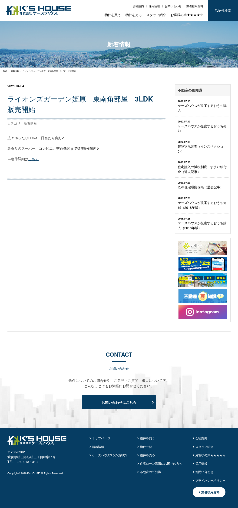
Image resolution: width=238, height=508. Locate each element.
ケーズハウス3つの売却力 (109, 455)
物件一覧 (145, 447)
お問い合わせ (173, 6)
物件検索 (224, 10)
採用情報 (154, 6)
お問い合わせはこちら (119, 402)
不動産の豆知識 (150, 472)
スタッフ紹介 (156, 14)
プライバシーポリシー (209, 480)
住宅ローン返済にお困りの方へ (160, 463)
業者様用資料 (194, 6)
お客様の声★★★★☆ (187, 14)
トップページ (100, 438)
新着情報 (97, 447)
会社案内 (138, 6)
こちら (33, 158)
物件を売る (134, 14)
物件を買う (113, 14)
